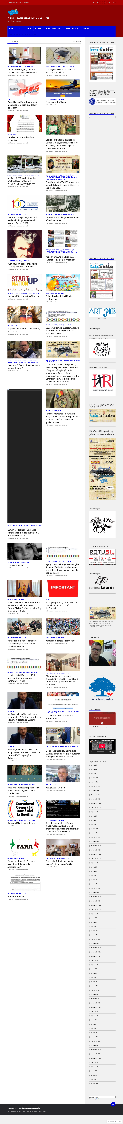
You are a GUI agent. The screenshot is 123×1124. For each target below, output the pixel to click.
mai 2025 (93, 824)
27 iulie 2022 (11, 226)
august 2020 (94, 1067)
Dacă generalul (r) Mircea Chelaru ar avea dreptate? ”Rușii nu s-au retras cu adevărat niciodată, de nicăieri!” (24, 717)
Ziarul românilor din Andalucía (28, 18)
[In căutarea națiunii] (24, 551)
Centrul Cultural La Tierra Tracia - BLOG (63, 360)
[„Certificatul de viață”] (24, 882)
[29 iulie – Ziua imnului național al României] (24, 123)
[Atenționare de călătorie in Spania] (63, 626)
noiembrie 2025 (95, 799)
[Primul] (113, 1104)
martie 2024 (94, 884)
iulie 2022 (94, 969)
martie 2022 (94, 986)
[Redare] (91, 752)
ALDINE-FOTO (50, 214)
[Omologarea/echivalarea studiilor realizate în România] (63, 55)
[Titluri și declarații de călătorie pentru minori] (63, 282)
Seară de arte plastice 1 (58, 179)
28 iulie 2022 (49, 151)
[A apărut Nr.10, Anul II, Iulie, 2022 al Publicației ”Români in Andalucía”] (63, 238)
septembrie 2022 (96, 960)
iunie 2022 (94, 973)
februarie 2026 (95, 786)
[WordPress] (109, 2)
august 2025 (94, 812)
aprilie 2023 (94, 931)
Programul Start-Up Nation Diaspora (23, 296)
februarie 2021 (95, 1041)
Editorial (28, 28)
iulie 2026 (94, 765)
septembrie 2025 (96, 807)
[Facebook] (93, 2)
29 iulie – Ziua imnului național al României (20, 139)
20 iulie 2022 (11, 371)
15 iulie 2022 (49, 384)
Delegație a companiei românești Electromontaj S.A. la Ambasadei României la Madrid (22, 643)
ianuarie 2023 (95, 943)
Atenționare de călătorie (56, 102)
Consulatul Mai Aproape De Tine (21, 823)
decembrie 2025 (96, 795)
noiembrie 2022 (95, 952)
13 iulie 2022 (49, 611)
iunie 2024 (94, 871)
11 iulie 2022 (49, 687)
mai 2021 (93, 1028)
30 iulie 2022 (11, 110)
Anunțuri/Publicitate (72, 28)
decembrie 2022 (96, 948)
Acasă (11, 28)
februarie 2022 (95, 990)
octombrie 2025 (96, 803)
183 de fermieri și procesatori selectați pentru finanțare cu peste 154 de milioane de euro (62, 330)
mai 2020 (93, 1079)
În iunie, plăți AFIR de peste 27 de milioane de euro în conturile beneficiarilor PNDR (21, 678)
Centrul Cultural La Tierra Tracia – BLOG (23, 34)
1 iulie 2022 (49, 867)
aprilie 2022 (94, 981)
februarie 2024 (95, 888)
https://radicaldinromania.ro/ (98, 727)
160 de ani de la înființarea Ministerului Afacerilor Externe (62, 219)
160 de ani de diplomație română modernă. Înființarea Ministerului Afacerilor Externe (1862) (22, 220)
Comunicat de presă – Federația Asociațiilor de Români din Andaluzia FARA (21, 864)
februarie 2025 (95, 837)
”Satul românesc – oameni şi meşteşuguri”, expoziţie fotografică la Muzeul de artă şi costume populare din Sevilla (62, 680)
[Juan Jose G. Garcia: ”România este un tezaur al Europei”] (24, 350)
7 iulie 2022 (49, 759)
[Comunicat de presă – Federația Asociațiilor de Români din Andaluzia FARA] (24, 847)
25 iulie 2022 (11, 269)
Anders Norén (42, 1111)
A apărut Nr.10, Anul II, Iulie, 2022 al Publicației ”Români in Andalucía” (61, 258)
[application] (102, 746)
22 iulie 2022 (49, 262)
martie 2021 (94, 1037)
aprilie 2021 (94, 1032)
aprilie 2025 (94, 829)
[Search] (114, 2)
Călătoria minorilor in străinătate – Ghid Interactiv (60, 717)
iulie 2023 (94, 918)
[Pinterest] (105, 2)
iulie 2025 (94, 816)
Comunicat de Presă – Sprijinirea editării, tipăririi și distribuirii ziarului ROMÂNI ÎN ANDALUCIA (23, 532)
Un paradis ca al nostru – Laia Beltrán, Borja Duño (23, 330)
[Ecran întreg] (113, 752)
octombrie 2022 (96, 956)
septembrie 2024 (96, 858)
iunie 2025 (94, 820)
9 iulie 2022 (10, 761)
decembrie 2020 (96, 1050)
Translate (102, 1099)
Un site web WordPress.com (16, 1111)
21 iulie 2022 (49, 336)
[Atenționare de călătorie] (63, 88)
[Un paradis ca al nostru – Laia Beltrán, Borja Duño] (24, 314)
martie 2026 (94, 782)
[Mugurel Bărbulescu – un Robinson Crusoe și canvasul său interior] (24, 244)
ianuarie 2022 (95, 994)
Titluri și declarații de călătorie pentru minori (59, 297)
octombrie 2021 (96, 1007)
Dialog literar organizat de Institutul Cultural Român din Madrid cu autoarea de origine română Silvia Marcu (63, 753)
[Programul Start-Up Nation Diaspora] (24, 282)
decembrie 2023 (96, 897)
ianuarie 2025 (95, 841)
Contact (86, 28)
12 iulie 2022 (49, 643)
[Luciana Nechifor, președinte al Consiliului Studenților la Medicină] (24, 55)
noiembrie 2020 (95, 1054)
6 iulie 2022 (10, 826)
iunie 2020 (94, 1075)
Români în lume (32, 66)
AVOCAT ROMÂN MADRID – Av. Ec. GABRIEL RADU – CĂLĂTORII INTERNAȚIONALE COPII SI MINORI (21, 181)
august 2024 (94, 863)
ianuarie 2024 (95, 892)
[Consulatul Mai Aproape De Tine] (24, 809)
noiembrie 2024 (95, 850)
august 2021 (94, 1016)
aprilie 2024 (94, 880)
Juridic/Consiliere (67, 66)
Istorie (9, 134)
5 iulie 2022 (49, 834)
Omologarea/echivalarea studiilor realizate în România (60, 71)
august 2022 (94, 965)
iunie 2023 (94, 922)
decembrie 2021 (96, 999)
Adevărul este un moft (55, 787)
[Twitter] (97, 2)
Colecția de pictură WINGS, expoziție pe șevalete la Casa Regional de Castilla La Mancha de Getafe (63, 185)
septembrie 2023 (96, 909)
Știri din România (13, 293)
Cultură (38, 28)
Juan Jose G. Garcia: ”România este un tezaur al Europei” (24, 366)
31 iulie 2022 (11, 75)
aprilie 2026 (94, 778)
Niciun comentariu (22, 75)
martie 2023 (94, 935)
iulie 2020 (94, 1071)
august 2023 (94, 914)
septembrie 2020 (96, 1062)
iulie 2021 (94, 1020)
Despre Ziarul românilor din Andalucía (19, 2)
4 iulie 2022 (10, 869)
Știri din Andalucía (56, 254)
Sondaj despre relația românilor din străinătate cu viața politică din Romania (61, 605)
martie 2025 (94, 833)
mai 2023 (93, 926)
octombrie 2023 (96, 905)
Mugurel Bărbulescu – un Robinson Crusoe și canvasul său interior (22, 265)
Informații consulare (14, 66)
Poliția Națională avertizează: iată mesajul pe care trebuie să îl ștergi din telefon (22, 105)
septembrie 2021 (96, 1011)
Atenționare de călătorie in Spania (60, 640)
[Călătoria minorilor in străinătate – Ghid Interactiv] (63, 700)
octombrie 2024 (96, 854)
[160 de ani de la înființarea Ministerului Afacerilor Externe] (63, 203)
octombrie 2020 (96, 1058)
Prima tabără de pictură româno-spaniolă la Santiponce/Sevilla (60, 862)
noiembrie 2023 (95, 901)
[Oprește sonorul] (110, 752)
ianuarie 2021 (95, 1045)
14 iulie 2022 (49, 425)
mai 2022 (93, 977)
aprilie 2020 (94, 1083)
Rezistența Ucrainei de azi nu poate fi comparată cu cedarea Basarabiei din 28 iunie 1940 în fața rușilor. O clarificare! (23, 754)
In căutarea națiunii (15, 565)
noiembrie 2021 (95, 1003)
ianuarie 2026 (95, 790)
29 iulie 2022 (11, 143)
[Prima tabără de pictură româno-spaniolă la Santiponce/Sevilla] (63, 847)
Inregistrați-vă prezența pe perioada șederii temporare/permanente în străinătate (23, 790)
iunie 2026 (94, 769)
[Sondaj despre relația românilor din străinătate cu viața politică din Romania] (63, 588)
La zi (18, 28)
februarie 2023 (95, 939)
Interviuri (25, 261)
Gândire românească (53, 28)
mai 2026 (93, 773)
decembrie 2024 (96, 846)
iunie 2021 (94, 1024)
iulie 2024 (94, 867)
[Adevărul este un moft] (63, 773)
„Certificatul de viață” (16, 896)
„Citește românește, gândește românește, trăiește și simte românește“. (60, 176)
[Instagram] (101, 2)
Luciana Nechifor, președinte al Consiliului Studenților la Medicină (22, 71)
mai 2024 (93, 875)
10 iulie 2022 (49, 721)
